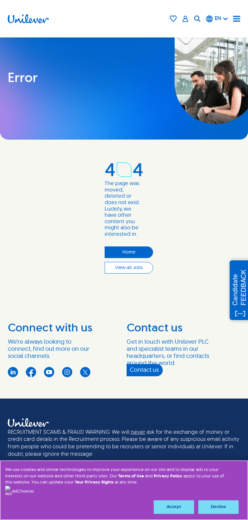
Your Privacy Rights (94, 482)
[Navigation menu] (236, 19)
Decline (218, 507)
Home (128, 252)
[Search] (197, 18)
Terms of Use (131, 476)
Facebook (31, 372)
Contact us (144, 370)
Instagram (67, 372)
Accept (174, 507)
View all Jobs (129, 267)
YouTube (49, 372)
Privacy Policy (168, 476)
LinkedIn (13, 372)
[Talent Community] (185, 19)
